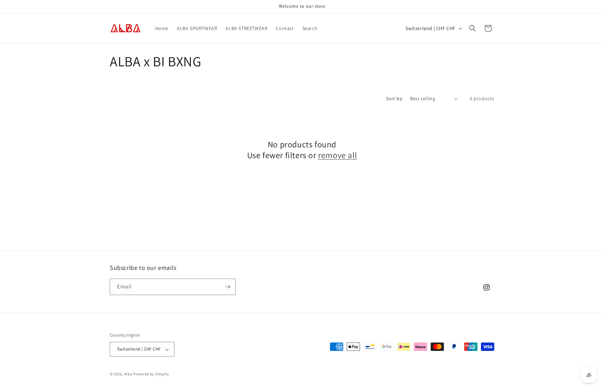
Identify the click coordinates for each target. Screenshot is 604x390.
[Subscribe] (227, 287)
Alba (128, 373)
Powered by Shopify (151, 373)
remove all (337, 155)
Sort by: (394, 98)
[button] (472, 28)
